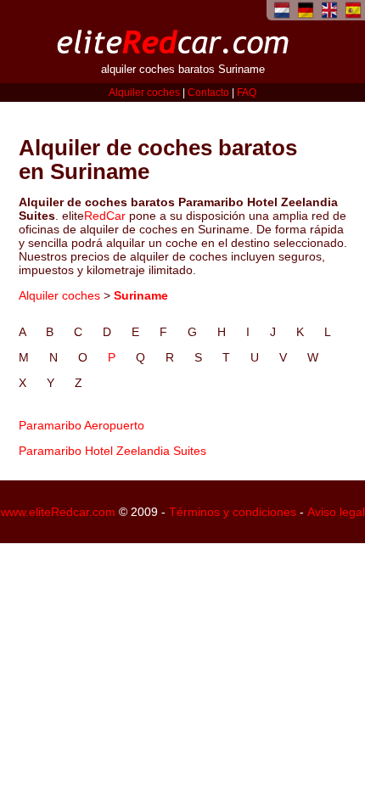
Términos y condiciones (232, 512)
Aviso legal (336, 512)
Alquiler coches (144, 92)
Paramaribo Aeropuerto (81, 425)
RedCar (105, 215)
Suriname (141, 295)
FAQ (246, 92)
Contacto (208, 92)
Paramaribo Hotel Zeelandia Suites (112, 450)
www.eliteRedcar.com (58, 512)
